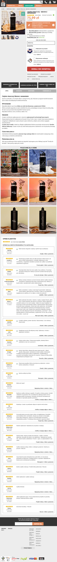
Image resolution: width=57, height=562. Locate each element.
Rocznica (38, 545)
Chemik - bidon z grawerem (46, 325)
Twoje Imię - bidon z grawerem (45, 285)
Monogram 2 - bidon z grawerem (45, 462)
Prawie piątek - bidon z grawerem (45, 265)
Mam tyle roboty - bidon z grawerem (44, 315)
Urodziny (38, 529)
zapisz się (38, 524)
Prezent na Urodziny (32, 74)
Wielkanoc (38, 538)
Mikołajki (38, 536)
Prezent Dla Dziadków (32, 544)
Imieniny (38, 531)
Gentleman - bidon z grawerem (45, 345)
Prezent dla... (12, 5)
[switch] (8, 560)
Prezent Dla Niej (31, 76)
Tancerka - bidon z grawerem (46, 358)
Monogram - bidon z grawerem (45, 378)
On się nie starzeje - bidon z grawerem (43, 275)
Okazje (20, 5)
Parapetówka (38, 540)
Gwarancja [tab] (47, 91)
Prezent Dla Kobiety (46, 74)
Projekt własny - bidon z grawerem (44, 442)
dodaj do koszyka (41, 69)
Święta (38, 533)
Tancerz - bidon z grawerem (46, 512)
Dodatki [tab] (19, 91)
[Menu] (11, 557)
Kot (28, 79)
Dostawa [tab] (31, 91)
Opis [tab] (6, 91)
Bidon (52, 76)
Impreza (38, 543)
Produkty (39, 5)
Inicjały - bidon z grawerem (46, 254)
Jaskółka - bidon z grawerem (46, 295)
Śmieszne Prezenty (43, 76)
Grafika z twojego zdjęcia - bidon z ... (44, 399)
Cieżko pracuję (36, 79)
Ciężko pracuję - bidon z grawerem (26, 9)
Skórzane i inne (10, 9)
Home (3, 9)
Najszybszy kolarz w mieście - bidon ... (44, 388)
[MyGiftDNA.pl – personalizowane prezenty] (3, 3)
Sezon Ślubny (29, 5)
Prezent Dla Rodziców (32, 539)
